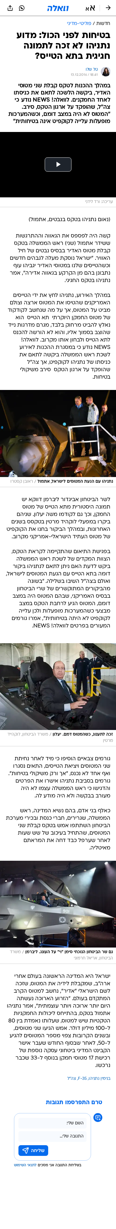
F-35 (82, 1079)
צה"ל (71, 1079)
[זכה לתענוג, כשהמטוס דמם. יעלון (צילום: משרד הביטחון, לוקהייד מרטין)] (58, 694)
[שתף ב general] (10, 8)
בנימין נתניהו (99, 1079)
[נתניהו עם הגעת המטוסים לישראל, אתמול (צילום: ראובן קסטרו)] (58, 438)
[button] (90, 8)
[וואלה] (58, 8)
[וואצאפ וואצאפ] (22, 8)
